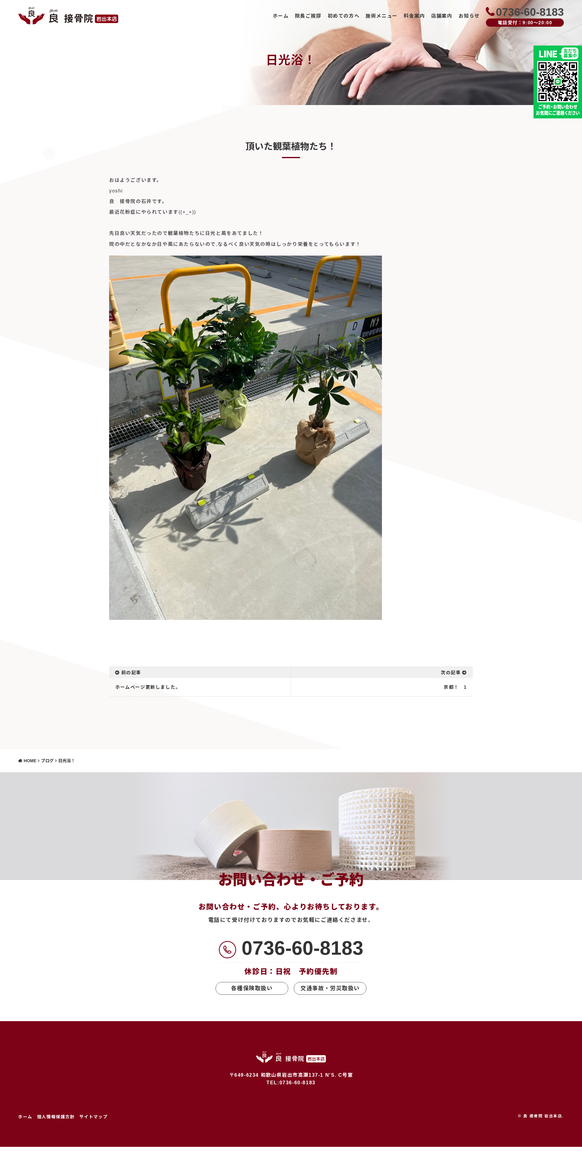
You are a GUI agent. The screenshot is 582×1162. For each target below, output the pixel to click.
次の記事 (451, 672)
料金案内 (414, 16)
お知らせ (469, 16)
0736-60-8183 (302, 948)
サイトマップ (93, 1116)
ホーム (281, 16)
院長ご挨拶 (308, 16)
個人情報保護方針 (56, 1116)
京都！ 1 (455, 687)
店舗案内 (441, 16)
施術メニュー (382, 16)
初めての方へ (344, 16)
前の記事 (131, 672)
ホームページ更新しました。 (148, 687)
